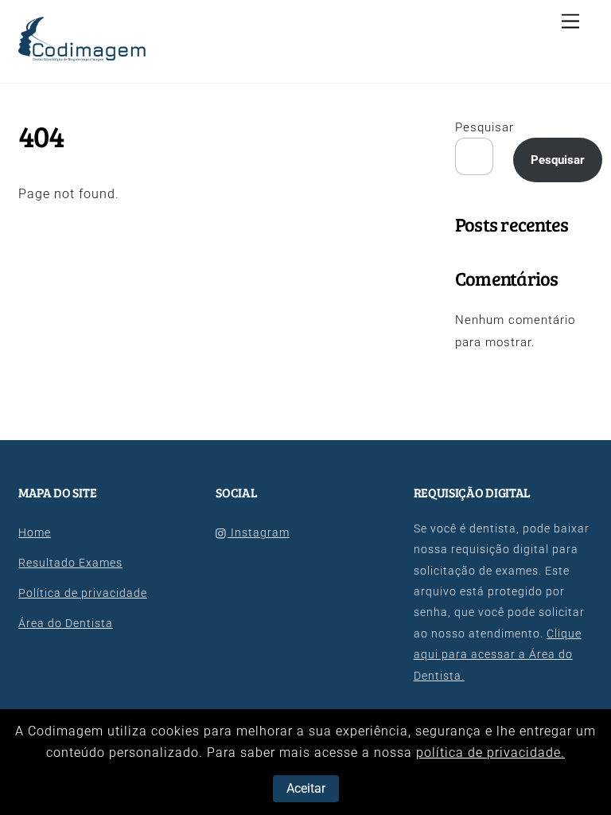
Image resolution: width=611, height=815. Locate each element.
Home (34, 533)
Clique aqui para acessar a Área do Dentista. (498, 655)
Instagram (258, 533)
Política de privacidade (82, 593)
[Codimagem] (82, 55)
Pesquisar (484, 127)
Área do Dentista (65, 623)
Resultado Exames (70, 563)
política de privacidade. (490, 752)
